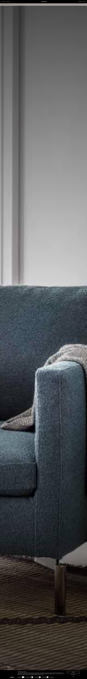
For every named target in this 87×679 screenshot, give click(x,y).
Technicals (6, 4)
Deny (73, 676)
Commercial (80, 1)
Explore (10, 4)
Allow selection (73, 674)
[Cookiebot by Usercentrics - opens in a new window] (12, 677)
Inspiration (8, 1)
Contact (84, 1)
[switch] (31, 677)
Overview (2, 4)
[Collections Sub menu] (5, 1)
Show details (52, 677)
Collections (3, 1)
